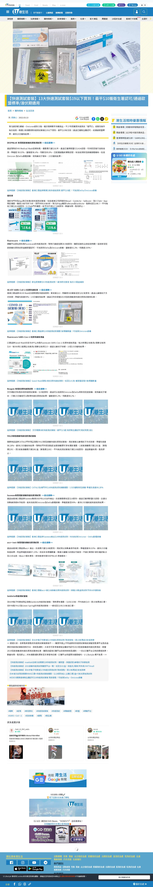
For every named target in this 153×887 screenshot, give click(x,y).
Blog (54, 5)
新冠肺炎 (29, 711)
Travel (27, 5)
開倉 (71, 856)
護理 (40, 715)
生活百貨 (30, 110)
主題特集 (145, 18)
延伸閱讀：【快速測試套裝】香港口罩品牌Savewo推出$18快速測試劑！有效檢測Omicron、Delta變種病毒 (54, 536)
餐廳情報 (58, 859)
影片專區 (94, 18)
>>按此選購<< (48, 142)
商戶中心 (121, 5)
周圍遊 (105, 18)
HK (20, 5)
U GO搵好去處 (94, 5)
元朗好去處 (107, 856)
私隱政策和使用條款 (67, 876)
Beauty (45, 5)
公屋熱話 (49, 13)
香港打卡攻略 (131, 18)
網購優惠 (67, 711)
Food (36, 5)
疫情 (19, 711)
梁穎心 (14, 117)
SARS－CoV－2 (15, 715)
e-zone (62, 5)
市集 (65, 856)
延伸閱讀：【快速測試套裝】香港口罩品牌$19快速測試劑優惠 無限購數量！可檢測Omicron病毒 (49, 331)
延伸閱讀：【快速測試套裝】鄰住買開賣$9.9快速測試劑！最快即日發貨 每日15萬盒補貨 (45, 281)
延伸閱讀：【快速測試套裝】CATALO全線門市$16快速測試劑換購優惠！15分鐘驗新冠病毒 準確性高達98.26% (55, 487)
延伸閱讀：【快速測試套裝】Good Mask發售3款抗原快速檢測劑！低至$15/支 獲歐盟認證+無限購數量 (51, 380)
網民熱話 (57, 866)
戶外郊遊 (67, 859)
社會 (138, 856)
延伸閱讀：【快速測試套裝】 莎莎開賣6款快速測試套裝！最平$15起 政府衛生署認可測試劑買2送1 (50, 430)
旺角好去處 (130, 856)
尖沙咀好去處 (80, 856)
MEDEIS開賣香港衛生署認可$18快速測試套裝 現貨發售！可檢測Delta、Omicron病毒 (46, 677)
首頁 (10, 110)
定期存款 (68, 13)
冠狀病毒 (29, 715)
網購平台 (87, 711)
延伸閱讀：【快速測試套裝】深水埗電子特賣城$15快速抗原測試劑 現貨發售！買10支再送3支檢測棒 (50, 639)
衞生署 (49, 715)
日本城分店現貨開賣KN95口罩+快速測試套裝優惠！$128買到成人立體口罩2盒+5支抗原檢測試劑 (51, 673)
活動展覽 (58, 856)
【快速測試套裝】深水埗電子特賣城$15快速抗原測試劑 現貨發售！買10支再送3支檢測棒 (47, 669)
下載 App (134, 5)
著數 (11, 711)
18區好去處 (117, 18)
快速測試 (56, 711)
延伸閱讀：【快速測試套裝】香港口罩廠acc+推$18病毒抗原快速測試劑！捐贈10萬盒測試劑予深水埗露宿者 (54, 590)
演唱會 (10, 18)
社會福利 (77, 859)
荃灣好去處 (118, 856)
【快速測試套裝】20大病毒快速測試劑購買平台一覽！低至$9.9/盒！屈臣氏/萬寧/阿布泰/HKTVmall (52, 666)
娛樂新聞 (59, 13)
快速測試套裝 (42, 711)
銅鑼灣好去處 (94, 856)
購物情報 (19, 110)
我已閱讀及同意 (124, 877)
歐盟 (78, 711)
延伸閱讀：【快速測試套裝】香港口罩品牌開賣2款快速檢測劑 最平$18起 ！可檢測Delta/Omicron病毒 (52, 190)
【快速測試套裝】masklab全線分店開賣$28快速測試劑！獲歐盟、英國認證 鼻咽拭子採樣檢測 (50, 662)
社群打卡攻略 (110, 5)
